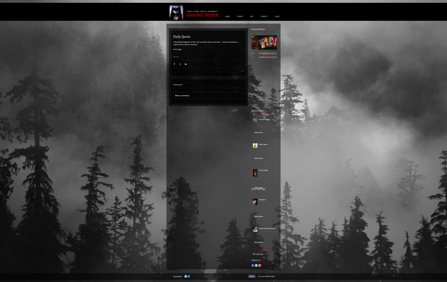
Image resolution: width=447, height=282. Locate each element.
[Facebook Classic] (252, 265)
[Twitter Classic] (256, 265)
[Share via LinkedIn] (186, 64)
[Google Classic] (259, 265)
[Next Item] (273, 42)
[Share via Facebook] (174, 64)
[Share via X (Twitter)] (180, 64)
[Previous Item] (255, 42)
